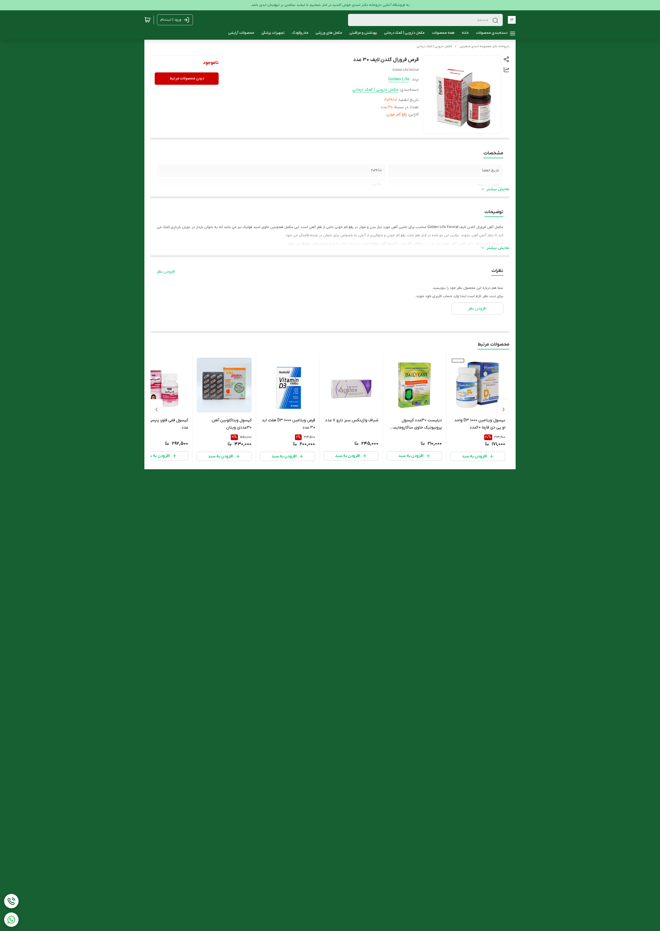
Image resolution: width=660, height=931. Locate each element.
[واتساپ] (11, 919)
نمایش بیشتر (498, 189)
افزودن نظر (166, 271)
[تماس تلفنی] (11, 901)
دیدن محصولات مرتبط (187, 78)
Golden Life (398, 79)
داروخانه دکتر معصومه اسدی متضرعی (484, 46)
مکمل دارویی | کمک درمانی (434, 46)
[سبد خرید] (147, 20)
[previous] (503, 409)
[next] (156, 409)
